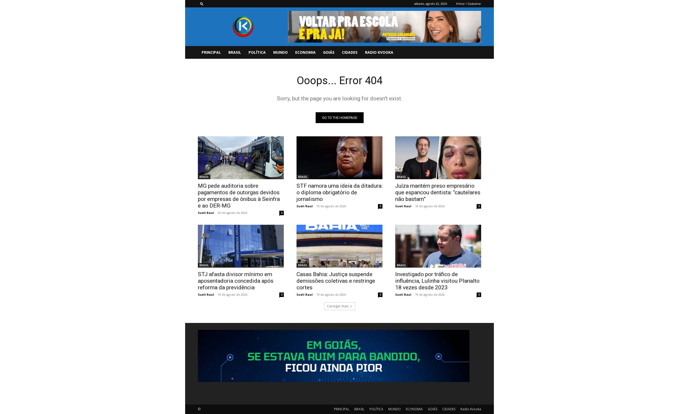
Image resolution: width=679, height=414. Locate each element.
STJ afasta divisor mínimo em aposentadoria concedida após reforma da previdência (235, 281)
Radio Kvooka (379, 52)
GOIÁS (328, 52)
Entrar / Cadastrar (468, 4)
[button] (202, 4)
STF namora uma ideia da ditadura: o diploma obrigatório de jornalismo (339, 192)
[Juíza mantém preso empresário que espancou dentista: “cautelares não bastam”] (438, 157)
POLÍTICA (257, 52)
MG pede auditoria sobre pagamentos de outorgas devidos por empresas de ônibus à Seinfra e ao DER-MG (239, 196)
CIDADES (350, 52)
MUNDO (280, 52)
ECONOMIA (305, 52)
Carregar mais (338, 306)
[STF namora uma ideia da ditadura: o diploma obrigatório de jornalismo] (339, 157)
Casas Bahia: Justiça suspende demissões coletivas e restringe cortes (336, 281)
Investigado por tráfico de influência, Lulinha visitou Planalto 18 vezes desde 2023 (437, 281)
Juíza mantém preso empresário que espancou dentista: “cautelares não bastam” (437, 192)
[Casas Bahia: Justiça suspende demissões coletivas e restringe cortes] (339, 246)
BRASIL (234, 52)
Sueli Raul (206, 213)
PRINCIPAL (211, 52)
